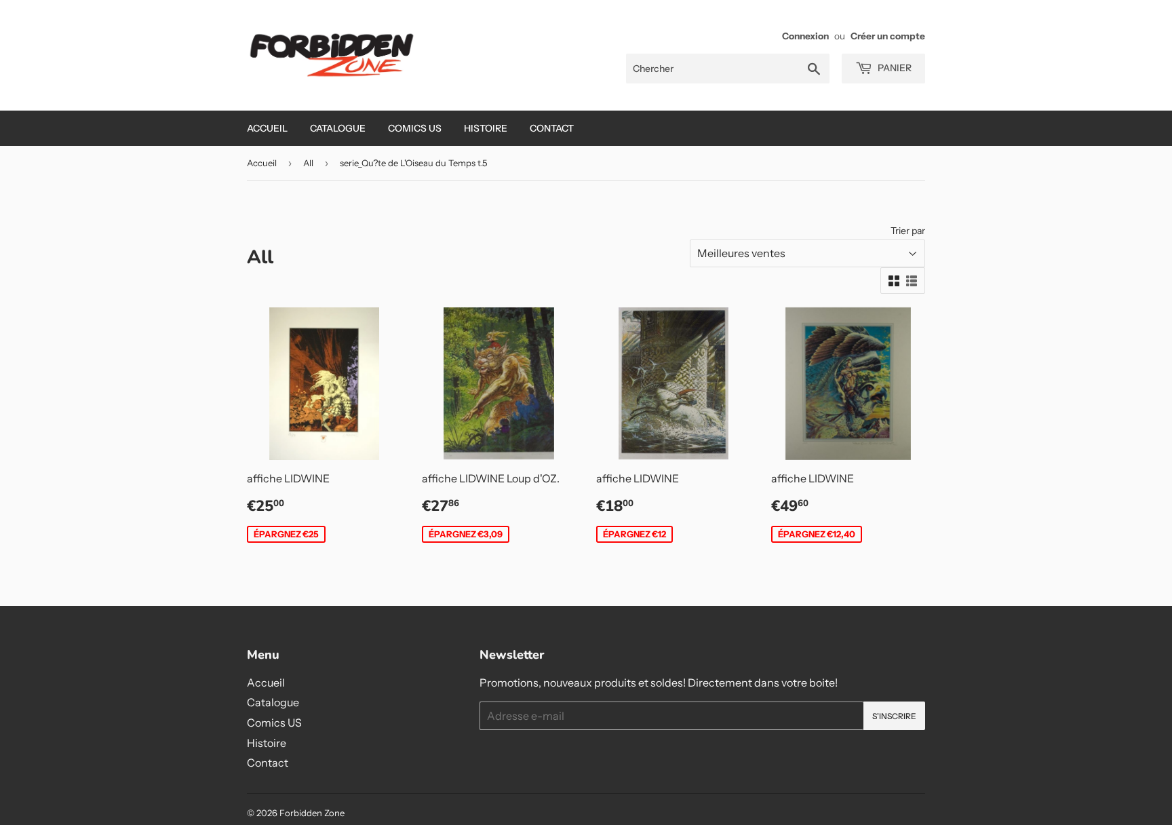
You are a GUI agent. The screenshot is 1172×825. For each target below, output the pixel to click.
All (308, 162)
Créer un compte (888, 36)
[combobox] (727, 68)
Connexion (805, 36)
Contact (552, 128)
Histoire (485, 128)
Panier (894, 68)
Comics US (415, 128)
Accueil (267, 128)
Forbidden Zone (312, 812)
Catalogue (338, 128)
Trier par (908, 231)
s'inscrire (894, 716)
